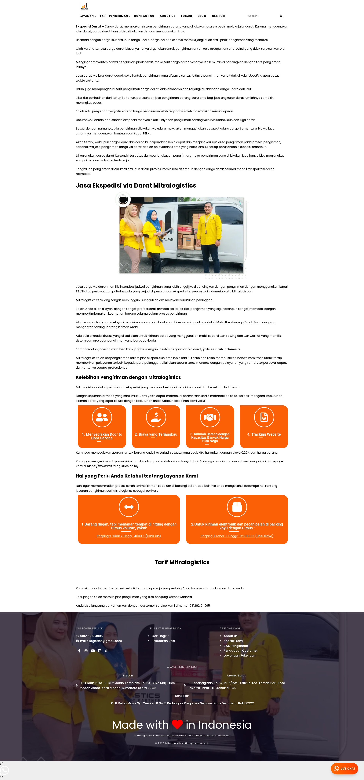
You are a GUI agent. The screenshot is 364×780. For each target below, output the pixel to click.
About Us (167, 16)
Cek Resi (218, 16)
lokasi (186, 16)
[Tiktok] (106, 650)
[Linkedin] (99, 650)
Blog (202, 16)
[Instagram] (86, 650)
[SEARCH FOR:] (265, 16)
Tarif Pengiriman (114, 16)
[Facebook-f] (79, 650)
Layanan (87, 16)
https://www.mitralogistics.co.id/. (113, 466)
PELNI (146, 133)
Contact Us (144, 16)
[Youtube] (92, 650)
